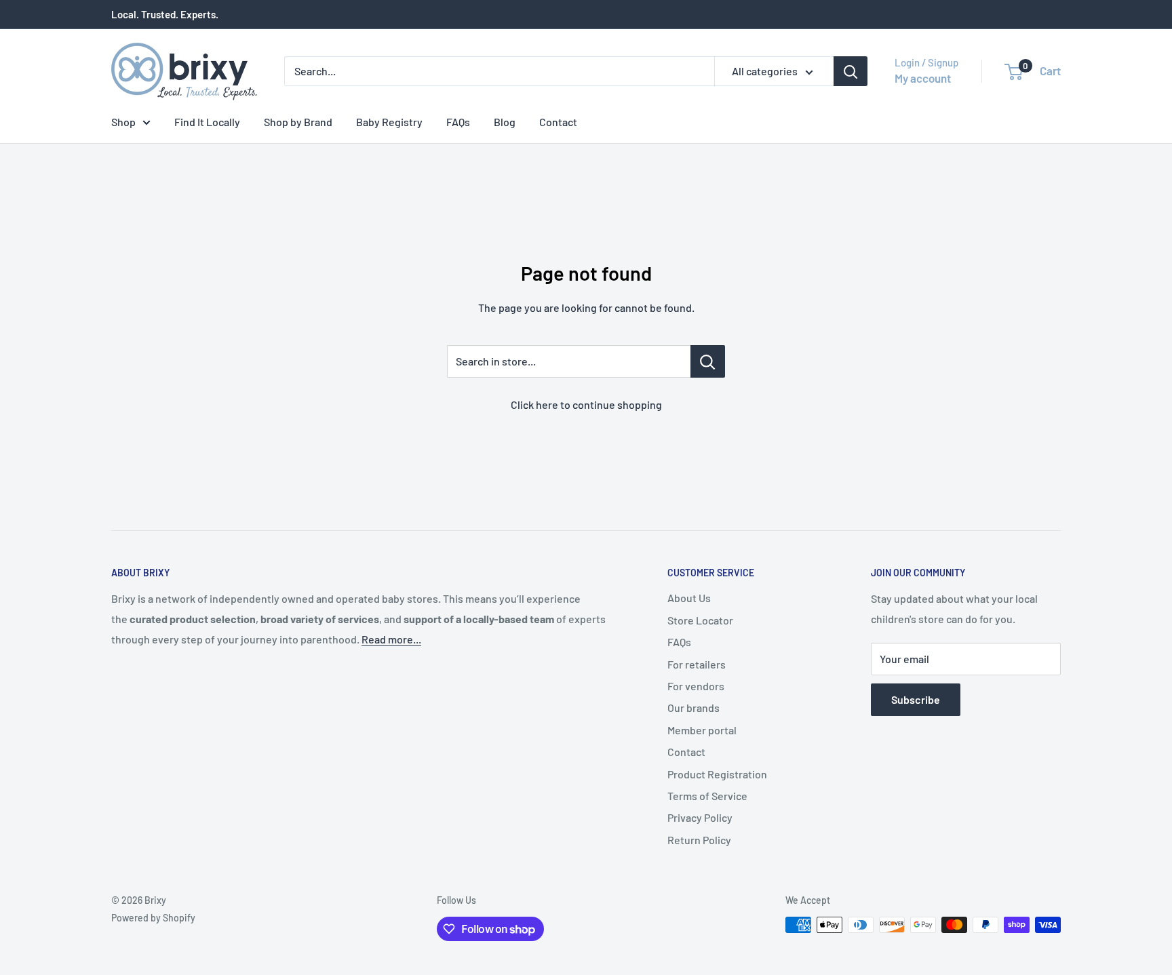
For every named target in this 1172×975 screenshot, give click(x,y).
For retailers (696, 664)
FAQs (458, 121)
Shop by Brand (298, 121)
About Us (689, 597)
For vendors (695, 685)
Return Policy (699, 839)
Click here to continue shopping (586, 404)
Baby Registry (389, 121)
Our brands (693, 707)
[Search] (850, 71)
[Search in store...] (707, 361)
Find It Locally (207, 121)
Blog (504, 121)
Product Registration (717, 774)
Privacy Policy (699, 817)
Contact (558, 121)
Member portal (702, 729)
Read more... (391, 639)
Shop (123, 121)
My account (923, 78)
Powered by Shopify (153, 917)
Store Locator (700, 620)
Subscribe (915, 699)
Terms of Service (707, 795)
